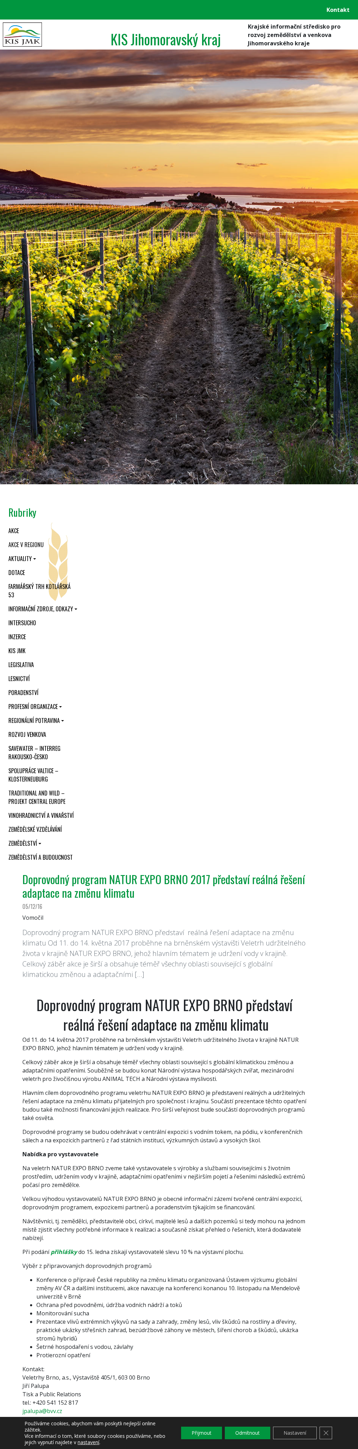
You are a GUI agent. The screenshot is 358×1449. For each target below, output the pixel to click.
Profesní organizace (33, 706)
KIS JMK (17, 651)
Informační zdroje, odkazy (40, 609)
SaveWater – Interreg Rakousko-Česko (34, 752)
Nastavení (295, 1432)
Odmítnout (247, 1432)
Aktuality (20, 558)
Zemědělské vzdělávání (35, 829)
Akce (13, 530)
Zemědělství (22, 843)
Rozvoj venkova (27, 734)
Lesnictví (19, 678)
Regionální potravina (34, 720)
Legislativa (21, 664)
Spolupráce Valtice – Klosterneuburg (33, 775)
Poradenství (23, 692)
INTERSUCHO (22, 623)
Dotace (16, 572)
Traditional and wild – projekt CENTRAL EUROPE (36, 797)
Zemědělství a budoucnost (40, 857)
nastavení (88, 1442)
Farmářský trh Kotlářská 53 (39, 590)
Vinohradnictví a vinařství (41, 815)
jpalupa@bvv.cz (42, 1411)
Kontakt (338, 10)
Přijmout (202, 1432)
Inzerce (17, 637)
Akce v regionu (26, 544)
